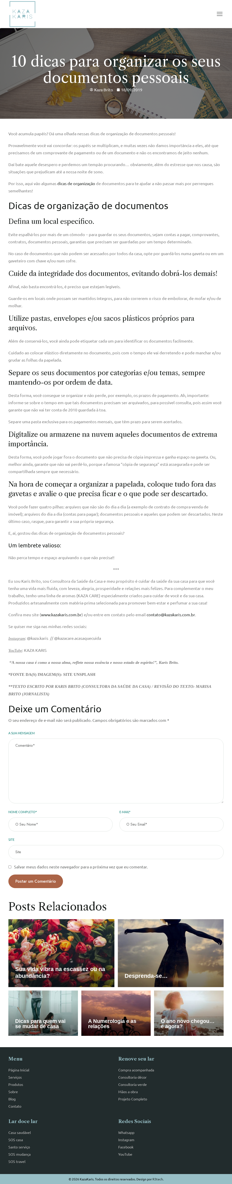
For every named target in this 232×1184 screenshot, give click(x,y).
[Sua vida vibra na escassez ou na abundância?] (61, 953)
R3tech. (158, 1179)
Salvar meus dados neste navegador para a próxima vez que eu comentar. (81, 866)
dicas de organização (76, 183)
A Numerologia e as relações (112, 1023)
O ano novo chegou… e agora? (188, 1023)
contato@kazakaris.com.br (171, 614)
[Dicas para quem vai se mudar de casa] (43, 1013)
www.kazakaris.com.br (61, 614)
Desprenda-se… (146, 976)
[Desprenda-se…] (171, 953)
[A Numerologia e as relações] (116, 1013)
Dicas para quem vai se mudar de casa (40, 1023)
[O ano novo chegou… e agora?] (189, 1013)
